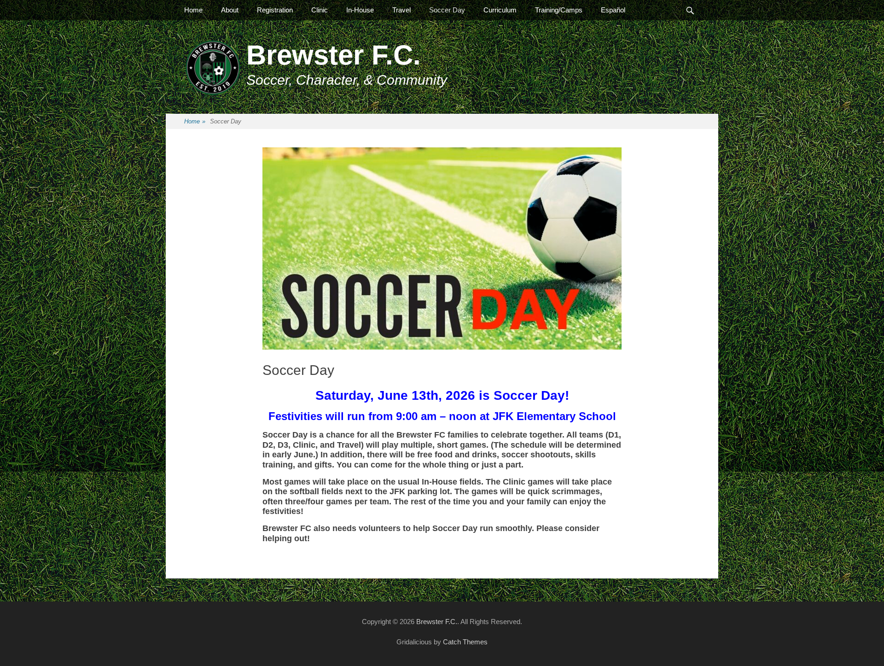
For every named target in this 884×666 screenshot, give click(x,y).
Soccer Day (447, 10)
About (229, 10)
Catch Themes (465, 642)
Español (613, 10)
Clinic (319, 10)
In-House (360, 10)
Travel (401, 10)
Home (193, 10)
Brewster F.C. (333, 55)
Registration (275, 10)
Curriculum (500, 10)
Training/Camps (558, 10)
